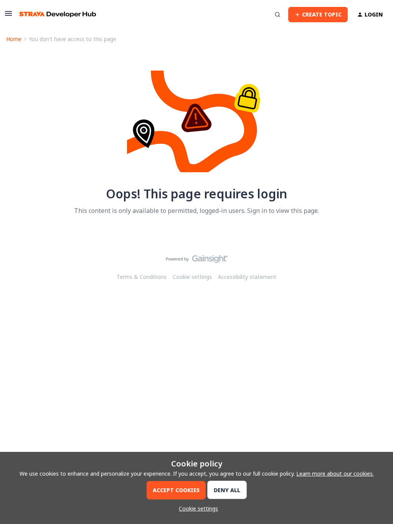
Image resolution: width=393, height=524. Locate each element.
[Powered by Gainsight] (197, 261)
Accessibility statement (247, 276)
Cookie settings (192, 276)
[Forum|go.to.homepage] (57, 14)
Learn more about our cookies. (335, 473)
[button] (8, 16)
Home (13, 39)
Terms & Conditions (142, 276)
